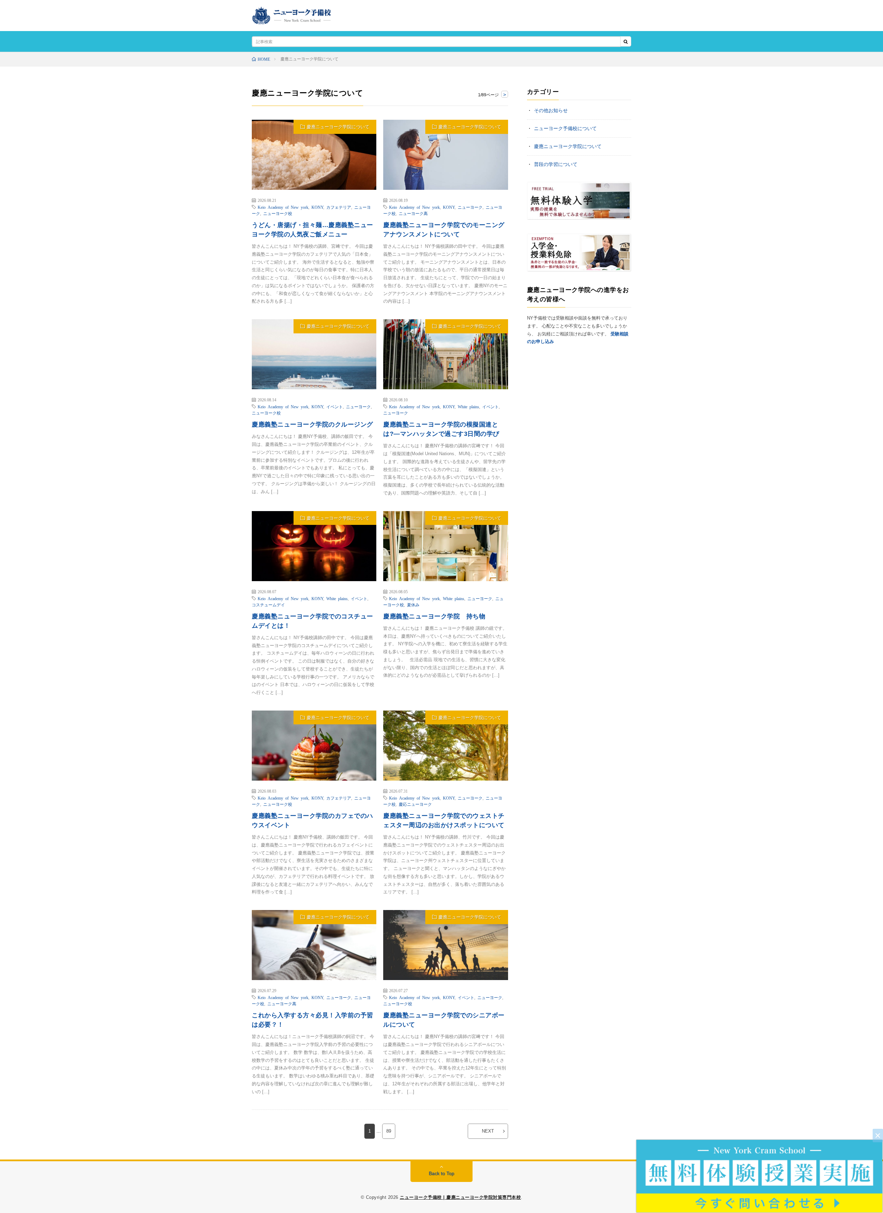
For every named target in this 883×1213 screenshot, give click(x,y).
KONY (317, 207)
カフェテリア (338, 207)
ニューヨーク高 (413, 213)
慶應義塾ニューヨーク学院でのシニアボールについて (444, 1020)
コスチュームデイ (268, 605)
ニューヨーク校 (277, 213)
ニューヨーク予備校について (565, 128)
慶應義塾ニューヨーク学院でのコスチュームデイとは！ (312, 621)
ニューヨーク (470, 207)
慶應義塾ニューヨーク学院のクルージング (312, 424)
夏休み (413, 605)
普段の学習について (555, 164)
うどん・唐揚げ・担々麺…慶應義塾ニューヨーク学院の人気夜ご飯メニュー (312, 230)
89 (388, 1131)
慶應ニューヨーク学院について (338, 126)
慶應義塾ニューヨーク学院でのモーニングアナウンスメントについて (444, 230)
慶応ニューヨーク (415, 804)
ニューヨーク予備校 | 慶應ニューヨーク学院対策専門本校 (460, 1197)
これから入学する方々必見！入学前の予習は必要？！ (312, 1020)
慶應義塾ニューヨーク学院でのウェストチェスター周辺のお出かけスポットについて (444, 820)
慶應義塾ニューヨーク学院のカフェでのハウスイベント (312, 820)
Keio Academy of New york (283, 207)
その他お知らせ (551, 110)
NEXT (488, 1131)
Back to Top (441, 1173)
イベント (334, 406)
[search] (626, 42)
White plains (468, 406)
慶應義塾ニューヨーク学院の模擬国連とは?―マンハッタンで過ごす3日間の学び (441, 429)
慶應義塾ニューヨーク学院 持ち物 (434, 616)
